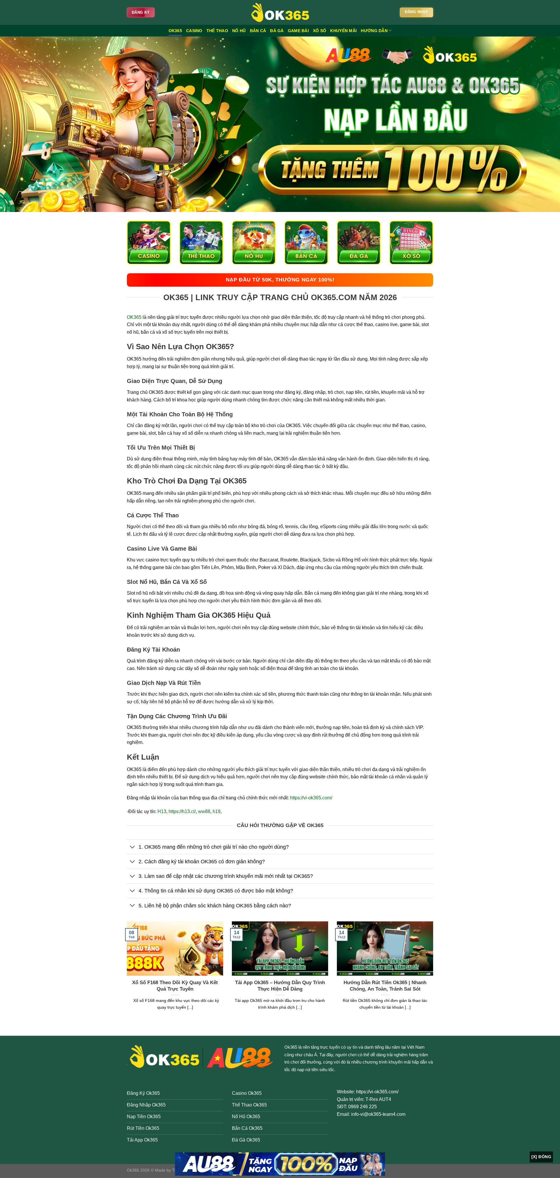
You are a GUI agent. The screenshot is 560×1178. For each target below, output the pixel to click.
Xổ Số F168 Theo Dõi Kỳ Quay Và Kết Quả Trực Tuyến (175, 986)
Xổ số (319, 30)
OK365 (175, 30)
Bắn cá (258, 30)
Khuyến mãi (343, 30)
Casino (194, 30)
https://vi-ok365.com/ (311, 797)
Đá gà (277, 30)
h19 (216, 811)
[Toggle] (132, 847)
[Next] (434, 973)
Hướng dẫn (374, 30)
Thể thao (217, 30)
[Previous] (125, 973)
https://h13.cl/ (182, 811)
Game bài (298, 30)
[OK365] (280, 12)
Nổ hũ (239, 30)
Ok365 (290, 1047)
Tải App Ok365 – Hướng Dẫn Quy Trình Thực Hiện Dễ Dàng (280, 986)
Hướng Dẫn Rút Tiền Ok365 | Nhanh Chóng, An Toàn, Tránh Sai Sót (385, 986)
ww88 (204, 811)
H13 (162, 811)
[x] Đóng (541, 1156)
